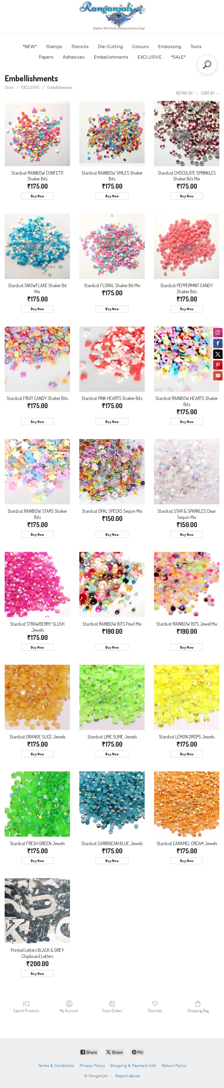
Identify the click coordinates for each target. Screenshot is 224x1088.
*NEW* (30, 46)
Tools (196, 46)
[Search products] (207, 64)
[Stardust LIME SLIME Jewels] (112, 697)
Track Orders (112, 1010)
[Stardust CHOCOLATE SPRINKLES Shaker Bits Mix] (186, 133)
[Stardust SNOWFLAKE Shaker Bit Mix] (37, 246)
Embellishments (111, 57)
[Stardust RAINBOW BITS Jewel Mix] (186, 584)
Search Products (26, 1010)
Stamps (54, 46)
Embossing (169, 46)
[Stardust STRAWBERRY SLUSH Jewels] (37, 584)
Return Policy (174, 1065)
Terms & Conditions (56, 1065)
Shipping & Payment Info (133, 1065)
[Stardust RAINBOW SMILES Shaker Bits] (112, 133)
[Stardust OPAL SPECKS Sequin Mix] (112, 471)
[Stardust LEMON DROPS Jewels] (186, 697)
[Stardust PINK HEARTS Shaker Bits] (112, 359)
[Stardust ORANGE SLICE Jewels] (37, 697)
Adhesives (74, 57)
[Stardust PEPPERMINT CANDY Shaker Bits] (186, 246)
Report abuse (127, 1075)
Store (9, 87)
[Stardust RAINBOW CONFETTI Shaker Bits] (37, 133)
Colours (140, 46)
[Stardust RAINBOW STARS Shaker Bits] (37, 471)
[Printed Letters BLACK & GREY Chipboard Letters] (37, 910)
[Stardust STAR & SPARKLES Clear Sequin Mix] (186, 471)
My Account (69, 1010)
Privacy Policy (92, 1065)
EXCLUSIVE (150, 57)
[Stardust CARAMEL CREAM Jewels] (186, 804)
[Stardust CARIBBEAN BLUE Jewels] (112, 804)
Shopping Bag (198, 1010)
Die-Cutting (110, 46)
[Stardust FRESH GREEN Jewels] (37, 804)
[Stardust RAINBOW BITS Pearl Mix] (112, 584)
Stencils (80, 46)
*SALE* (178, 57)
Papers (46, 57)
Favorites (155, 1010)
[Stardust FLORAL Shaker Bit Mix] (112, 246)
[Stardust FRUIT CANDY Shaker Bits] (37, 359)
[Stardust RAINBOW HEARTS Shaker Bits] (186, 359)
